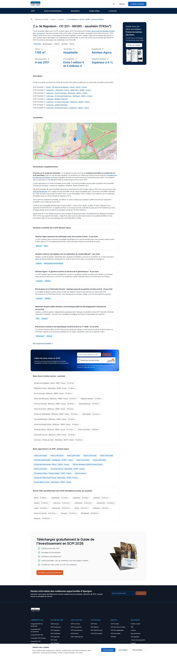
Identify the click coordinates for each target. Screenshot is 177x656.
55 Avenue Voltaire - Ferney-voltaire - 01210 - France (52, 473)
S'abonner (106, 354)
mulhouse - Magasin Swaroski (56, 99)
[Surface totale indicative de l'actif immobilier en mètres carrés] (41, 49)
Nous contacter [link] (138, 4)
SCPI (32, 11)
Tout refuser (123, 650)
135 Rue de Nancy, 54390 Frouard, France (87, 464)
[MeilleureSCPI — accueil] (35, 3)
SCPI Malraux (95, 627)
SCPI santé (54, 640)
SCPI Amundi (74, 633)
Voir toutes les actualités (42, 344)
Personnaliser (137, 650)
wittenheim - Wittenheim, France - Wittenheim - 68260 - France (68, 90)
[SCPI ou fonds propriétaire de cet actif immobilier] (103, 49)
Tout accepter (108, 650)
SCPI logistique (55, 630)
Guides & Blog (94, 11)
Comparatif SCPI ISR (37, 635)
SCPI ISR (113, 636)
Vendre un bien (135, 624)
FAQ (132, 627)
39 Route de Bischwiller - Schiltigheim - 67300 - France (53, 460)
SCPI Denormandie (96, 633)
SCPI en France (75, 624)
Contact (133, 643)
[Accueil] (31, 19)
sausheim (61, 19)
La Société (113, 11)
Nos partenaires (135, 633)
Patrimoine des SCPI (41, 19)
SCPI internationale (76, 630)
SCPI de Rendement (40, 191)
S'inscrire (140, 593)
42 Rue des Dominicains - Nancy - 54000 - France (51, 464)
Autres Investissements (52, 11)
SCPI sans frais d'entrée (118, 627)
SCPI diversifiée (115, 633)
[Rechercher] (114, 4)
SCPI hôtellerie (55, 643)
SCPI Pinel (94, 624)
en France (40, 33)
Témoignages (135, 636)
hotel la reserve (80, 473)
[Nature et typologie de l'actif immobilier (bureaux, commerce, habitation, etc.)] (73, 49)
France (53, 19)
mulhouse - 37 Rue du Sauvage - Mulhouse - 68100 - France (68, 102)
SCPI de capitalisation (117, 630)
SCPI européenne (76, 627)
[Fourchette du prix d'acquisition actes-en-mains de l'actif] (76, 59)
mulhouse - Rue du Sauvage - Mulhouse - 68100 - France (66, 93)
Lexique (133, 630)
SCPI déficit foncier (96, 630)
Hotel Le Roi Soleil (40, 456)
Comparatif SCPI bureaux (38, 638)
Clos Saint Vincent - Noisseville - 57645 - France (67, 469)
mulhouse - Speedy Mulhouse (57, 105)
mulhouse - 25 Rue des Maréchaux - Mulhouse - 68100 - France (69, 96)
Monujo (122, 4)
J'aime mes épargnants (138, 640)
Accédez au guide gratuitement (49, 572)
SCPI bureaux (55, 624)
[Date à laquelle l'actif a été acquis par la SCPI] (48, 59)
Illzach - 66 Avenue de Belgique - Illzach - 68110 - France (66, 87)
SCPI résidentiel (55, 633)
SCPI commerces (56, 627)
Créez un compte (134, 45)
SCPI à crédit (115, 624)
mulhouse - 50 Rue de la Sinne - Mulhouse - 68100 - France (67, 108)
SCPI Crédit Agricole (77, 636)
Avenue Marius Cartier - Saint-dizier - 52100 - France (52, 482)
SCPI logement (55, 636)
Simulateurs (75, 11)
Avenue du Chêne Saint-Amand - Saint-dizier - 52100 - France (55, 478)
